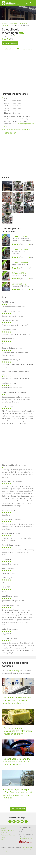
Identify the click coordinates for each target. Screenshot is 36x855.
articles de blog (14, 671)
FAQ (23, 848)
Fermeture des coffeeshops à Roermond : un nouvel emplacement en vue (17, 700)
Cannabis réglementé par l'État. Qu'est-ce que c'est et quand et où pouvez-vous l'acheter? (17, 793)
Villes (3, 837)
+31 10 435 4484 (10, 133)
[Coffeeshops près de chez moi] (30, 3)
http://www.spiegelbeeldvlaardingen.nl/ (17, 129)
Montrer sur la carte (10, 43)
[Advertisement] (18, 71)
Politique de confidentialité (17, 850)
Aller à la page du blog (18, 808)
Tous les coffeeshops (8, 835)
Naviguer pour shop (26, 49)
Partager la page (9, 49)
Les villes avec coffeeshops (18, 23)
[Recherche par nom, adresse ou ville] (27, 3)
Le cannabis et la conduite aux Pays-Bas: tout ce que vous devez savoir (16, 762)
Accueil (4, 23)
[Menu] (34, 3)
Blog (2, 840)
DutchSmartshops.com (26, 838)
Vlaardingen (6, 25)
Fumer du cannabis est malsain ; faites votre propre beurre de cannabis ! (17, 731)
